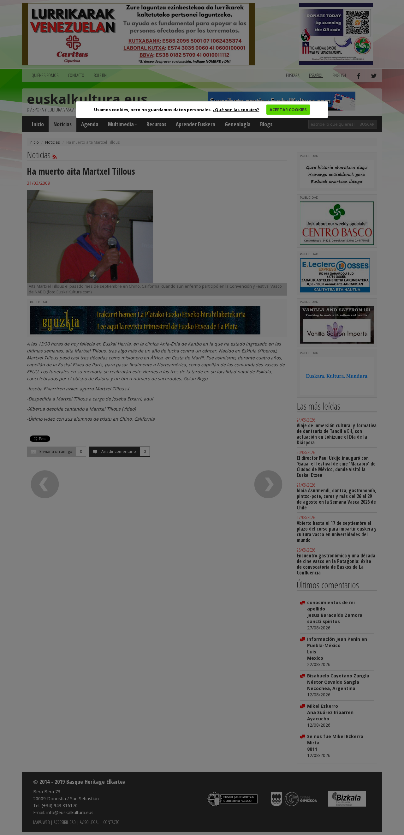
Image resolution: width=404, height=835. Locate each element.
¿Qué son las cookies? (236, 109)
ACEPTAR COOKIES (288, 109)
